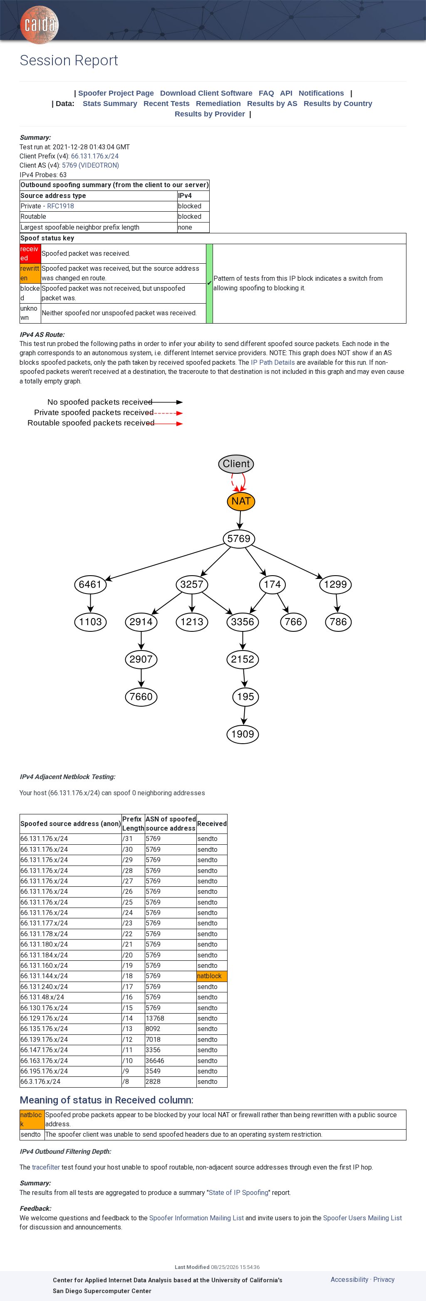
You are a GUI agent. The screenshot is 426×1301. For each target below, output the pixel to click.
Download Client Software (206, 93)
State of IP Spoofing (238, 1193)
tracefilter (46, 1167)
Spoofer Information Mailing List (196, 1218)
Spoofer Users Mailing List (362, 1218)
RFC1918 (60, 206)
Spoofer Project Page (116, 93)
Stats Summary (110, 103)
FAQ (266, 93)
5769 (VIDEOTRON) (90, 165)
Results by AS (272, 103)
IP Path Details (273, 362)
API (286, 93)
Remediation (218, 103)
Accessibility (350, 1280)
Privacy (384, 1280)
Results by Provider (210, 114)
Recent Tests (167, 103)
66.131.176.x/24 (95, 156)
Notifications (321, 93)
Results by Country (338, 103)
